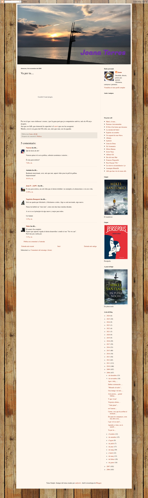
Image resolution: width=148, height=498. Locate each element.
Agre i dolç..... (113, 381)
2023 (108, 325)
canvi (56, 126)
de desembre (113, 375)
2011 (108, 363)
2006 (108, 469)
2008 (108, 372)
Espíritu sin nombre (112, 132)
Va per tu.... (112, 430)
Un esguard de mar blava (114, 135)
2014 (108, 353)
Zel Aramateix (111, 146)
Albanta (108, 138)
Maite (28, 226)
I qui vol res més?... (114, 422)
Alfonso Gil (110, 154)
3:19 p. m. (29, 237)
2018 (108, 341)
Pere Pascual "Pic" (112, 163)
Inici (58, 246)
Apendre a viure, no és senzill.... (115, 426)
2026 (108, 316)
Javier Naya (110, 152)
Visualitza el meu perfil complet (114, 87)
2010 (108, 366)
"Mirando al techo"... (115, 387)
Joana (120, 72)
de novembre (113, 378)
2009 (108, 369)
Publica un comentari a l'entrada (34, 241)
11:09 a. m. (29, 192)
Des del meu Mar (111, 157)
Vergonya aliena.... (114, 402)
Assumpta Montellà (112, 168)
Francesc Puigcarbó (112, 160)
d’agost (111, 440)
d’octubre (112, 434)
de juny (111, 446)
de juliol (111, 443)
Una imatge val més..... (115, 390)
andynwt (78, 483)
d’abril (111, 453)
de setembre (113, 437)
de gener (112, 462)
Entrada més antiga (90, 246)
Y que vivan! (112, 399)
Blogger (98, 483)
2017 (108, 344)
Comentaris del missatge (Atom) (41, 250)
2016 (108, 347)
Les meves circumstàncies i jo (116, 165)
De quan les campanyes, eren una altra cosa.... (117, 418)
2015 (108, 350)
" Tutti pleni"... (113, 405)
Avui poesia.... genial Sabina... (115, 395)
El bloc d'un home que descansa (116, 127)
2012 (108, 360)
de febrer (112, 459)
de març (111, 456)
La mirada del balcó (112, 130)
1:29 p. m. (29, 219)
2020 (108, 335)
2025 (108, 319)
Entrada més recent (27, 246)
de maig (111, 450)
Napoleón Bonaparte (33, 199)
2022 (108, 328)
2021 (108, 331)
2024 (108, 322)
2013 (108, 357)
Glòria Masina (110, 149)
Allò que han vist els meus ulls (116, 171)
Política (39, 136)
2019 (108, 338)
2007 (108, 466)
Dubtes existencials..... (115, 384)
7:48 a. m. (29, 163)
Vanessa (28, 147)
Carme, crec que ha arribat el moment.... (117, 412)
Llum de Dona (111, 143)
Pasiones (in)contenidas (113, 124)
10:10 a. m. (29, 178)
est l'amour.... (112, 408)
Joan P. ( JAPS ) (32, 186)
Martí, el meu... (111, 121)
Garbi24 (108, 141)
